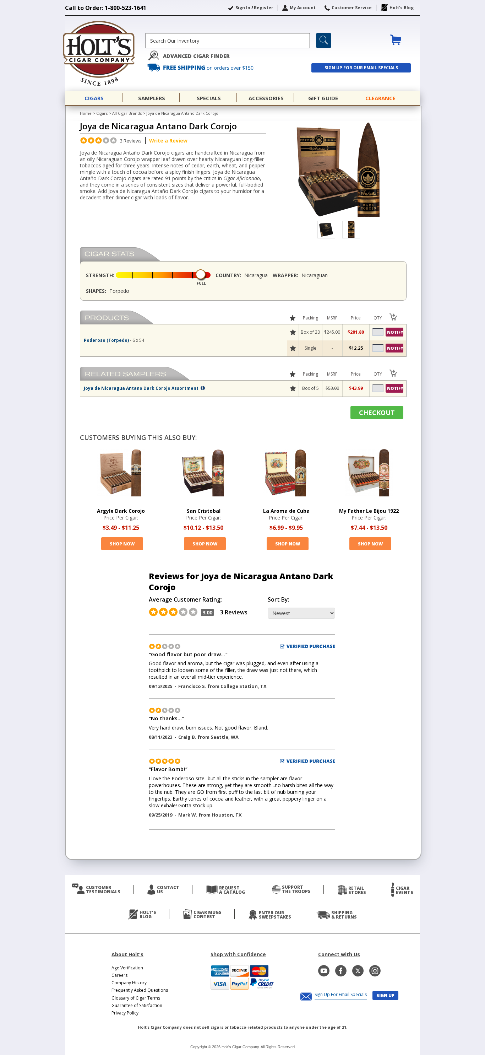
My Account (303, 8)
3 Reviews (131, 141)
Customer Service (352, 8)
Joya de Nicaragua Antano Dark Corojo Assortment (142, 388)
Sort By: (278, 599)
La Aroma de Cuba (286, 510)
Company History (129, 983)
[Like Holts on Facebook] (341, 970)
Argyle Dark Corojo (121, 510)
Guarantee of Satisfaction (136, 1005)
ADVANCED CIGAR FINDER (196, 56)
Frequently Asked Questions (139, 990)
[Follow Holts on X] (358, 970)
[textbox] (228, 40)
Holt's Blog (401, 8)
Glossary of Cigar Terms (135, 998)
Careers (119, 975)
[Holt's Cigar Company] (105, 53)
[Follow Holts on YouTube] (323, 970)
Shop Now (122, 544)
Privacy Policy (124, 1013)
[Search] (323, 40)
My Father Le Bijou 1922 (369, 510)
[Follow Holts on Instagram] (375, 970)
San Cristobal (203, 510)
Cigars (102, 113)
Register (263, 8)
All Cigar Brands (127, 113)
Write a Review (168, 140)
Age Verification (127, 968)
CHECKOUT (377, 412)
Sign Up (385, 995)
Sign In (242, 8)
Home (86, 113)
